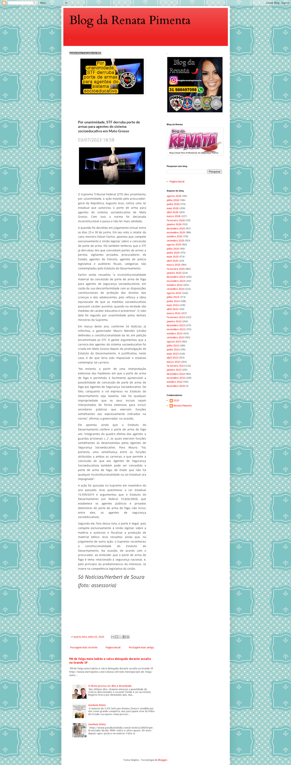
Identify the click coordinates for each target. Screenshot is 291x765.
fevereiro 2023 (176, 365)
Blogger (162, 759)
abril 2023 (172, 357)
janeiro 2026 (174, 224)
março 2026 (174, 216)
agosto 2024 (174, 293)
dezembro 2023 (176, 325)
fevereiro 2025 (176, 268)
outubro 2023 (174, 333)
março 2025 (173, 264)
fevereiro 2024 (176, 317)
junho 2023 (173, 349)
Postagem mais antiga (141, 647)
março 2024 (174, 313)
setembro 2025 (175, 240)
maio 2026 (173, 208)
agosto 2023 (174, 341)
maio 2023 (173, 353)
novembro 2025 (176, 232)
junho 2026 (173, 204)
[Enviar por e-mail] (113, 637)
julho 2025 (173, 248)
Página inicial (113, 647)
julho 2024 (173, 297)
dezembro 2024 (176, 276)
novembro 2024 (176, 280)
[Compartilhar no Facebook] (124, 637)
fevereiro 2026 (176, 220)
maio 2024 (173, 305)
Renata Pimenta (183, 405)
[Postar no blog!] (117, 637)
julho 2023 (173, 345)
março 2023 (173, 361)
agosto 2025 (174, 244)
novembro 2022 (176, 377)
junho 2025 (173, 252)
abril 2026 (172, 212)
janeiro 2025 (174, 272)
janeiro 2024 (174, 321)
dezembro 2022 (176, 373)
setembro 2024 (175, 288)
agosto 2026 (174, 196)
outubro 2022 (174, 381)
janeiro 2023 (174, 369)
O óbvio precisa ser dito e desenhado (110, 685)
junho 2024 (173, 301)
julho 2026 (173, 200)
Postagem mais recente (84, 647)
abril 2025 (172, 260)
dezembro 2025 (176, 228)
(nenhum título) (97, 705)
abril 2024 (172, 309)
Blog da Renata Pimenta (130, 20)
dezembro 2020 (176, 385)
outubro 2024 (175, 284)
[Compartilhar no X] (120, 637)
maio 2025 (173, 256)
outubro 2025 (174, 236)
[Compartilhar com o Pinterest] (128, 637)
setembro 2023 (175, 337)
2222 (176, 400)
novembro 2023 (176, 329)
